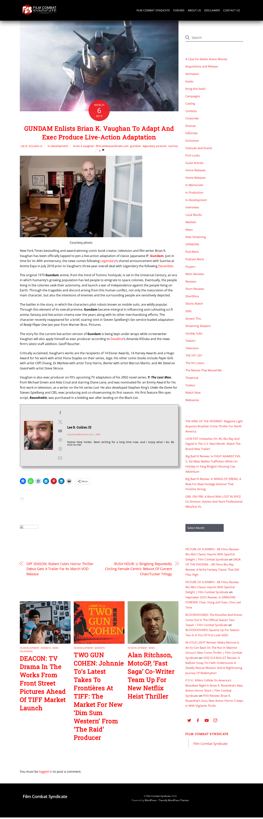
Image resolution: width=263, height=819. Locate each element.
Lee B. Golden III (31, 146)
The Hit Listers (194, 363)
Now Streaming (195, 237)
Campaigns (192, 96)
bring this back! (195, 89)
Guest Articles (194, 163)
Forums (178, 10)
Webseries (192, 400)
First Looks (192, 155)
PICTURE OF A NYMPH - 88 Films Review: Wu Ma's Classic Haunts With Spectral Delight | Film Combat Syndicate (212, 554)
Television (26, 651)
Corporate (192, 118)
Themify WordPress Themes (174, 800)
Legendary (108, 261)
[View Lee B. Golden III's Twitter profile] (60, 422)
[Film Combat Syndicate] (39, 14)
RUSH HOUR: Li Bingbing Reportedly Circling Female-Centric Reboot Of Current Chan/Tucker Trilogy (138, 568)
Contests (191, 111)
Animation (192, 74)
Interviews (192, 207)
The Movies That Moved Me (203, 370)
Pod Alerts (192, 252)
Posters (190, 267)
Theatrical (191, 378)
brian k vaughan (83, 146)
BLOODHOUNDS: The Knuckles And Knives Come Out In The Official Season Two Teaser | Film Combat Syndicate (213, 620)
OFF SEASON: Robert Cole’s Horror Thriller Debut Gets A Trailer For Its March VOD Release (59, 568)
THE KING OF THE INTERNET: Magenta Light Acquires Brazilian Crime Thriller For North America (214, 426)
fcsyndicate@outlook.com (80, 434)
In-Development (58, 146)
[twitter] (189, 720)
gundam (135, 146)
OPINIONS (192, 244)
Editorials (191, 133)
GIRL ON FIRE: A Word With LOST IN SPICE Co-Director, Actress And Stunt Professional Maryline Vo (213, 502)
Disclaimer (212, 10)
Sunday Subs (193, 333)
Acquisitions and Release (201, 66)
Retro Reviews (194, 274)
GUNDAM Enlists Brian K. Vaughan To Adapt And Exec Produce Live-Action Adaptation (99, 132)
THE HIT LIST (193, 355)
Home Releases (195, 170)
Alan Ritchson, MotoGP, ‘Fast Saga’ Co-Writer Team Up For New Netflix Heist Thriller (151, 675)
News (55, 647)
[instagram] (215, 720)
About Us (194, 10)
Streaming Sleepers (198, 326)
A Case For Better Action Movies (206, 59)
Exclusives (192, 140)
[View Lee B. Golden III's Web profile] (60, 449)
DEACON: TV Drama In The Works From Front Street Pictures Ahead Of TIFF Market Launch (43, 683)
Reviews (190, 281)
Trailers (190, 385)
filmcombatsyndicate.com (112, 146)
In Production (194, 192)
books (189, 81)
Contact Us (231, 10)
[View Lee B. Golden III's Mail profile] (60, 458)
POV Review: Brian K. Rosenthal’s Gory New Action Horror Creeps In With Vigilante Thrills (214, 701)
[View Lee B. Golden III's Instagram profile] (60, 440)
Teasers (190, 341)
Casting (190, 103)
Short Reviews (194, 289)
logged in (45, 771)
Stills (188, 311)
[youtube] (206, 720)
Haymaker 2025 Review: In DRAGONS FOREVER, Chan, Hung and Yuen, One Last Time (213, 602)
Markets (46, 647)
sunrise (173, 146)
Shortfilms (192, 296)
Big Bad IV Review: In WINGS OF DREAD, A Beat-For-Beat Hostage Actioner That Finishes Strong (213, 484)
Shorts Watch (194, 303)
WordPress (151, 800)
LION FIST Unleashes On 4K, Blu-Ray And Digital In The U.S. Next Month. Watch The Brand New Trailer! (212, 444)
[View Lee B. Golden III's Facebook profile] (60, 413)
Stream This (193, 318)
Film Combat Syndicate (153, 10)
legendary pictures (154, 146)
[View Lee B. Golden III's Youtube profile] (60, 431)
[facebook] (198, 720)
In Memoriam (194, 185)
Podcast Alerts (194, 259)
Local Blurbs (193, 215)
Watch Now (193, 392)
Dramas (190, 126)
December (165, 266)
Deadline (117, 339)
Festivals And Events (198, 148)
